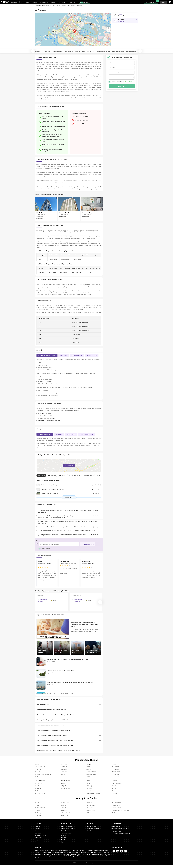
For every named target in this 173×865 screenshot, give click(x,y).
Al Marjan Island (39, 791)
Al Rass (63, 783)
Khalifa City (64, 766)
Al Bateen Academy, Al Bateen (49, 493)
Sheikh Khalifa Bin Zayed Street (121, 810)
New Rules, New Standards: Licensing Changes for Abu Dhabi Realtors (77, 652)
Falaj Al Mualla (65, 786)
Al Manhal (38, 805)
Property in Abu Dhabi (44, 5)
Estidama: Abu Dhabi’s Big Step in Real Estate (61, 670)
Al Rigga (37, 771)
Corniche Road (116, 807)
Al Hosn (37, 802)
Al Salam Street (65, 812)
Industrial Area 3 (91, 771)
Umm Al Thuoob (65, 788)
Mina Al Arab (38, 788)
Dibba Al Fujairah (117, 783)
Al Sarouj (89, 786)
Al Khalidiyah (38, 812)
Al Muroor (115, 812)
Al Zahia (88, 769)
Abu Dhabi (14, 2)
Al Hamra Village (40, 793)
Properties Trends (57, 51)
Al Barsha (38, 769)
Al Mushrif (38, 810)
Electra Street (116, 805)
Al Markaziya (64, 815)
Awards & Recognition (92, 828)
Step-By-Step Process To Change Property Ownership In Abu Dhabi (67, 659)
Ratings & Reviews (131, 51)
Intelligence (84, 2)
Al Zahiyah (64, 805)
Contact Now (121, 86)
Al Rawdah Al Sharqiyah (93, 793)
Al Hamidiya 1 (116, 766)
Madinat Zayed (65, 802)
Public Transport (68, 51)
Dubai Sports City (40, 766)
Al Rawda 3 (115, 774)
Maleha (88, 776)
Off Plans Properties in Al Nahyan (52, 194)
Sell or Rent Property (152, 2)
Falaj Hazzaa (90, 791)
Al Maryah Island (40, 807)
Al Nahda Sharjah (91, 774)
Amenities (77, 51)
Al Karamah (38, 815)
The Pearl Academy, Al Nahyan (49, 485)
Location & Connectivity (103, 51)
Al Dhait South (39, 783)
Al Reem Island (116, 802)
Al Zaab (88, 812)
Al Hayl (114, 788)
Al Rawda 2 (115, 769)
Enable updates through (122, 81)
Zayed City (64, 771)
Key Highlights (46, 51)
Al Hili (88, 783)
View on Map (68, 465)
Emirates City (116, 776)
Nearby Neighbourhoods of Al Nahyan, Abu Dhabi (52, 591)
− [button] (108, 31)
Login (163, 2)
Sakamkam (115, 791)
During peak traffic (46, 548)
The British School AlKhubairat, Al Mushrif (52, 489)
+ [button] (108, 28)
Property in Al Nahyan (55, 5)
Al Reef (63, 774)
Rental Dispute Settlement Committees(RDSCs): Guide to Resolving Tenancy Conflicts (43, 652)
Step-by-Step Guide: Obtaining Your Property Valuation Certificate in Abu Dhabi (93, 652)
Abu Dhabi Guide (72, 5)
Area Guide (64, 5)
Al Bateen (89, 802)
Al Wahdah (64, 810)
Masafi (37, 786)
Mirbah (114, 786)
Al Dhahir (89, 788)
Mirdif (36, 776)
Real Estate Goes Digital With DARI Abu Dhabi (61, 694)
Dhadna (114, 793)
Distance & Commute (118, 51)
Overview (37, 51)
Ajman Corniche (116, 771)
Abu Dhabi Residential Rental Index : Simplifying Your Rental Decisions (61, 652)
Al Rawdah (89, 807)
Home (36, 5)
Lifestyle (92, 51)
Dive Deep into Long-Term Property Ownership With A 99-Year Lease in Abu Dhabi (84, 624)
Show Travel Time (89, 544)
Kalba (88, 766)
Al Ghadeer (64, 769)
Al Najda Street (90, 810)
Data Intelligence (91, 826)
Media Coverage (91, 830)
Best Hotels (85, 51)
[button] (122, 78)
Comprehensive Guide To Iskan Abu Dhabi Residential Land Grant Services (70, 682)
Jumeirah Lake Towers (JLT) (43, 774)
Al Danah (63, 807)
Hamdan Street (90, 805)
